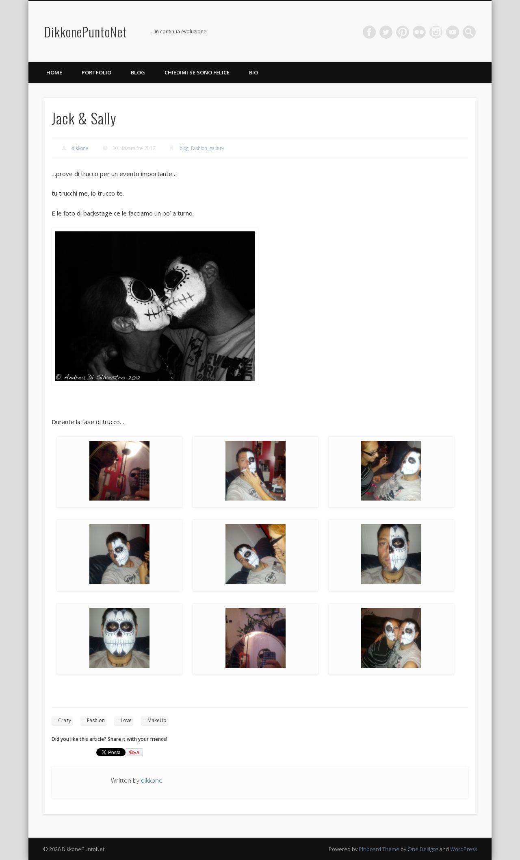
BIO (253, 72)
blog (184, 148)
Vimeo (435, 32)
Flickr (419, 32)
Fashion (199, 148)
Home (54, 72)
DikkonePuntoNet (85, 31)
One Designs (422, 849)
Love (126, 720)
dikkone (80, 148)
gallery (217, 148)
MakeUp (157, 720)
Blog (138, 72)
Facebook (369, 32)
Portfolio (96, 72)
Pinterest (402, 32)
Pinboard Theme (379, 849)
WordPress (463, 849)
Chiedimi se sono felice (197, 72)
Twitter (385, 32)
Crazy (64, 720)
